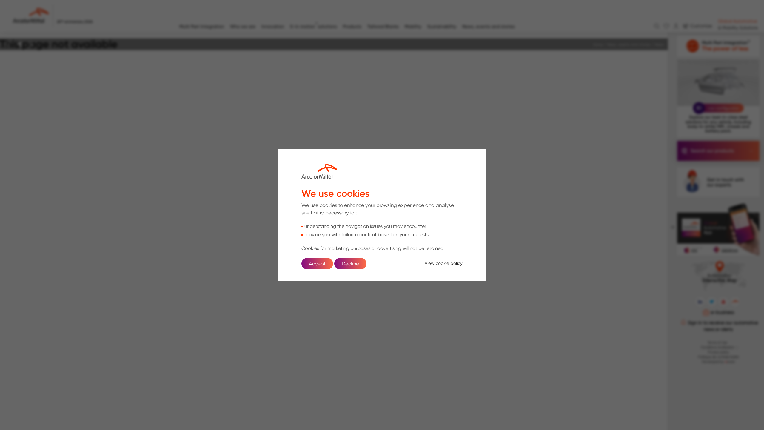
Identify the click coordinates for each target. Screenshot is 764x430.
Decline (350, 264)
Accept (317, 264)
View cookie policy (444, 263)
